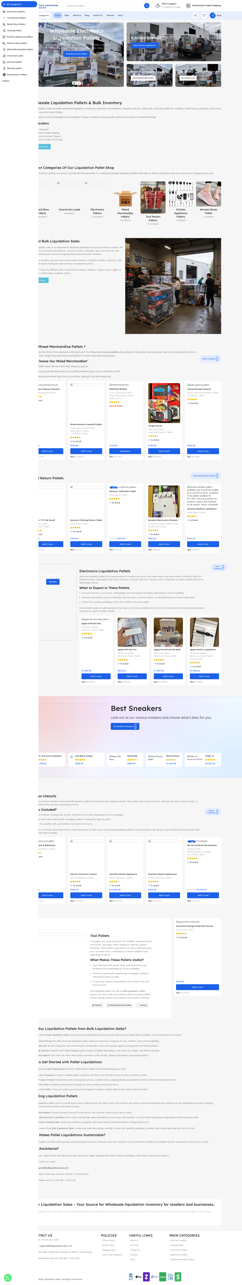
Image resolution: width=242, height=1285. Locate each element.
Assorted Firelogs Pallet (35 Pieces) (194, 926)
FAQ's (132, 1259)
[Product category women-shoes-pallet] (208, 200)
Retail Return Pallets (79, 430)
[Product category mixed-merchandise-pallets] (125, 202)
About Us (134, 1240)
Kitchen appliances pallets (43, 849)
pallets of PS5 (115, 398)
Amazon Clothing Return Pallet (86, 520)
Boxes (112, 392)
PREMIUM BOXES (118, 389)
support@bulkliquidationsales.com (52, 1167)
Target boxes (155, 425)
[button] (47, 451)
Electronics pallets (124, 392)
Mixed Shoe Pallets (179, 1254)
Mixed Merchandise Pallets (43, 392)
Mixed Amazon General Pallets (86, 424)
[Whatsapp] (8, 1277)
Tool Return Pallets (79, 433)
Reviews (134, 1254)
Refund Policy (108, 1245)
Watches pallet (196, 658)
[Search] (146, 5)
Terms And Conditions (112, 1254)
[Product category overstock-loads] (69, 198)
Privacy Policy (108, 1240)
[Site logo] (44, 5)
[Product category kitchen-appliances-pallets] (180, 202)
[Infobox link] (168, 6)
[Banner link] (174, 41)
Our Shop (134, 1245)
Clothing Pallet (193, 849)
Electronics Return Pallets (93, 630)
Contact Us (135, 1250)
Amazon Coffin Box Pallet (122, 491)
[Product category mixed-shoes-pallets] (41, 200)
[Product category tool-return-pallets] (153, 204)
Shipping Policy (109, 1250)
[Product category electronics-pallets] (97, 200)
